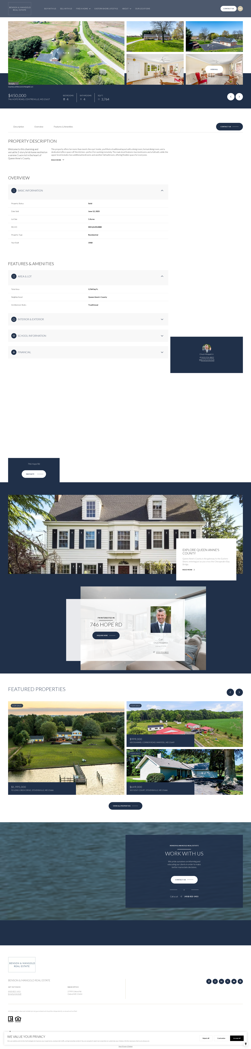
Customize (221, 1038)
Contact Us (228, 9)
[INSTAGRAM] (215, 981)
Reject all (206, 1038)
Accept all (236, 1038)
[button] (229, 126)
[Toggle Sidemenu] (240, 8)
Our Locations (142, 8)
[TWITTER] (227, 981)
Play (65, 53)
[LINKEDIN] (221, 981)
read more (187, 570)
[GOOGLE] (240, 981)
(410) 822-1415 (191, 896)
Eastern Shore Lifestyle (106, 8)
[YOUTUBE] (234, 981)
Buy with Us (50, 8)
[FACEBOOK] (209, 981)
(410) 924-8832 (207, 357)
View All (214, 69)
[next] (239, 692)
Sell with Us (66, 8)
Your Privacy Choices (126, 1046)
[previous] (230, 692)
